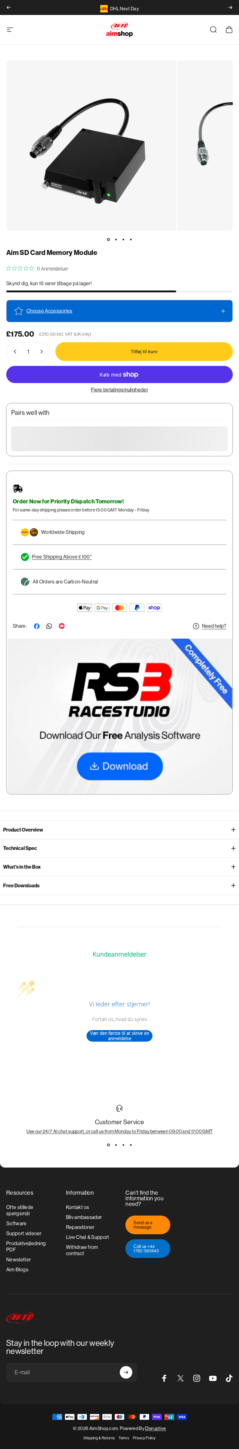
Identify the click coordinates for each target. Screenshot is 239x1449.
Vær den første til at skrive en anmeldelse (119, 1036)
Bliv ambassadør (84, 1217)
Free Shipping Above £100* (62, 557)
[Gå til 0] (108, 239)
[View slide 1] (108, 1145)
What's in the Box (22, 867)
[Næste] (230, 7)
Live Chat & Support (87, 1237)
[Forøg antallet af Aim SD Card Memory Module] (43, 352)
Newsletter (18, 1260)
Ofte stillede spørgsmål (19, 1210)
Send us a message (143, 1225)
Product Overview (23, 830)
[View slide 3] (123, 1145)
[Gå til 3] (123, 239)
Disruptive (155, 1428)
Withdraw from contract (82, 1250)
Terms (124, 1438)
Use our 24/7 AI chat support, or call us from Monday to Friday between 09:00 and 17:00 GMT (119, 1131)
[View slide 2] (116, 1145)
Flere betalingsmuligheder (119, 390)
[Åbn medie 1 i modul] (91, 145)
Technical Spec (20, 848)
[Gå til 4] (130, 239)
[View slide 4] (130, 1145)
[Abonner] (126, 1372)
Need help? (214, 626)
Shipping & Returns (99, 1438)
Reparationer (80, 1227)
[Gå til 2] (116, 239)
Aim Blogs (17, 1270)
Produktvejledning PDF (26, 1246)
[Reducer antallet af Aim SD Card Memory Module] (14, 352)
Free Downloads (21, 886)
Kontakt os (77, 1207)
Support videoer (24, 1233)
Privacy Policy (144, 1438)
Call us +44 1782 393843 (146, 1248)
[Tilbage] (9, 7)
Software (16, 1223)
